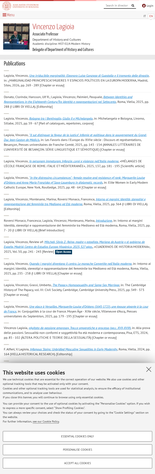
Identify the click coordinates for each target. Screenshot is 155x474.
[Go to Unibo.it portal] (20, 6)
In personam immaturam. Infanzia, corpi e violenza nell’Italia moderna (73, 161)
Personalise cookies (77, 449)
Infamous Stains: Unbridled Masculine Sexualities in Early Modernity (73, 349)
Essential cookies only (77, 436)
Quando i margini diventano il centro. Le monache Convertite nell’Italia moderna (80, 264)
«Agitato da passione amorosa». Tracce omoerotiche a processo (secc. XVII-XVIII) (80, 328)
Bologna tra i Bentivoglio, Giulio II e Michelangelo (61, 118)
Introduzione (104, 220)
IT (144, 16)
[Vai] (133, 6)
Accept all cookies (77, 463)
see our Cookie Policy (46, 421)
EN (151, 16)
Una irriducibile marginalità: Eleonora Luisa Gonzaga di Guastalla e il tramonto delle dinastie (89, 75)
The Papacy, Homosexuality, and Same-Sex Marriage (85, 285)
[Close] (149, 369)
